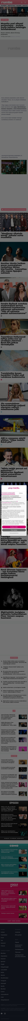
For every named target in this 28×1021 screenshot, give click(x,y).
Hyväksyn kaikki (14, 527)
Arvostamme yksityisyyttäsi (8, 492)
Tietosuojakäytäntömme (14, 533)
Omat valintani (14, 530)
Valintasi (21, 493)
